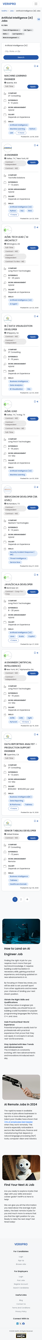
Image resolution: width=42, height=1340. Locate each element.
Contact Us (21, 1304)
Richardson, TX (13, 503)
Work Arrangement (10, 38)
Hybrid (11, 110)
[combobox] (21, 46)
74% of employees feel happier (18, 1122)
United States (12, 834)
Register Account (21, 1284)
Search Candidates (21, 1288)
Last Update (17, 34)
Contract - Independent (10, 163)
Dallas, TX (10, 158)
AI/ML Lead (10, 411)
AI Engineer (11, 155)
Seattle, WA (11, 82)
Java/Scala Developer (18, 584)
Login (21, 1276)
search (21, 57)
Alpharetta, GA (27, 669)
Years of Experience (10, 30)
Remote (12, 861)
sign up (21, 1260)
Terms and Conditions (21, 1308)
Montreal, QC (12, 588)
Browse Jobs (21, 1264)
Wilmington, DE (13, 244)
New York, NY (23, 158)
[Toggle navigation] (36, 4)
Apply (33, 86)
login (21, 1257)
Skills (5, 34)
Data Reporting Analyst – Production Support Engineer (20, 747)
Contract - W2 (11, 168)
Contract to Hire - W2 (14, 261)
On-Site (11, 456)
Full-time (9, 86)
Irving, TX (21, 414)
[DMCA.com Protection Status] (21, 1335)
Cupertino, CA (12, 754)
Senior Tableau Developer (20, 830)
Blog (21, 1300)
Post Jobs (21, 1280)
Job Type (27, 30)
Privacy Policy (21, 1311)
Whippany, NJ (12, 333)
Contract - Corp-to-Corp (14, 592)
